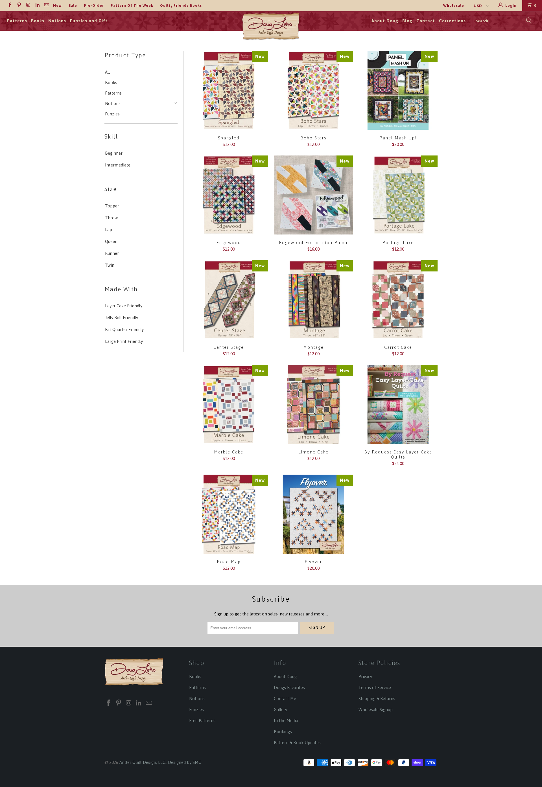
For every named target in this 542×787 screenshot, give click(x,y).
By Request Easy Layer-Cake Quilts (398, 404)
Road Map (228, 514)
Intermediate (117, 165)
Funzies (112, 113)
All (107, 72)
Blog (407, 20)
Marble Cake (228, 404)
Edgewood (228, 194)
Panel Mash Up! (398, 90)
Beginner (114, 153)
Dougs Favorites (289, 687)
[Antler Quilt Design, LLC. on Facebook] (9, 5)
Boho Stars (313, 90)
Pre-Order (94, 5)
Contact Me (285, 698)
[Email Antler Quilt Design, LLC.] (46, 5)
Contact (425, 20)
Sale (73, 5)
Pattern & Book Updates (297, 742)
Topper (112, 205)
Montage (313, 299)
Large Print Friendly (124, 341)
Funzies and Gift (89, 20)
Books (37, 20)
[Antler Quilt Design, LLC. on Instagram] (27, 5)
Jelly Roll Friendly (121, 317)
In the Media (286, 720)
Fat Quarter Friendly (124, 329)
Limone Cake (313, 404)
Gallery (280, 709)
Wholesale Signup (376, 709)
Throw (111, 217)
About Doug (384, 20)
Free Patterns (202, 720)
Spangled (228, 90)
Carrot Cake (398, 299)
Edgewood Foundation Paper (313, 194)
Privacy (365, 676)
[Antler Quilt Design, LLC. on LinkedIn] (37, 5)
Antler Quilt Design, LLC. (142, 762)
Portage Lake (398, 194)
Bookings (283, 731)
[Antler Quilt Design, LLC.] (271, 28)
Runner (112, 253)
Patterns (17, 20)
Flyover (313, 514)
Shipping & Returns (377, 698)
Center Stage (228, 299)
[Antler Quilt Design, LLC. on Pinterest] (18, 5)
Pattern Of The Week (132, 5)
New (57, 5)
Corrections (452, 20)
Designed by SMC (184, 762)
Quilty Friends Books (181, 5)
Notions (57, 20)
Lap (108, 229)
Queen (111, 241)
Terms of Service (375, 687)
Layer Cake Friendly (123, 305)
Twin (109, 265)
